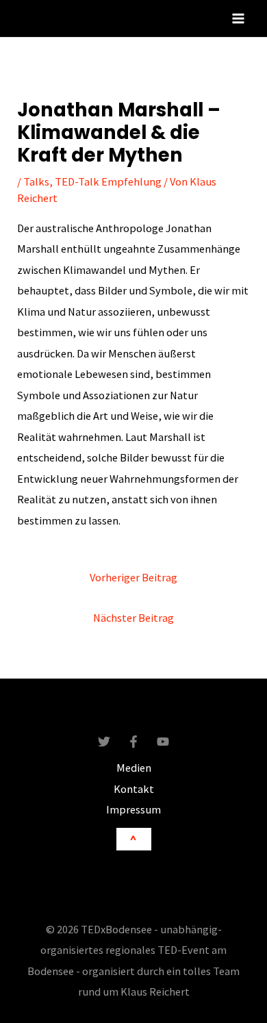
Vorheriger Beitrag (133, 577)
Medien (133, 767)
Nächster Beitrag (133, 617)
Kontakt (134, 789)
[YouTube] (163, 741)
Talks (36, 181)
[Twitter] (104, 741)
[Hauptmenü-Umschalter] (237, 18)
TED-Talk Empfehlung (108, 181)
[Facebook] (133, 741)
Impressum (133, 809)
